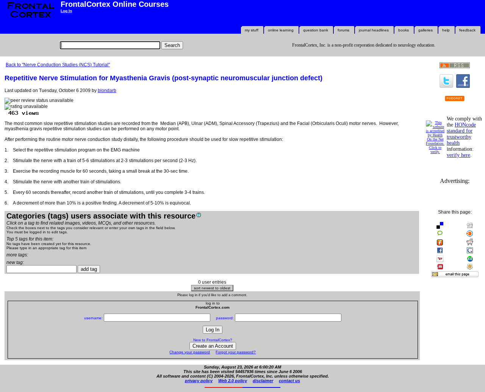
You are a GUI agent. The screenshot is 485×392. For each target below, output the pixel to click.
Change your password (189, 352)
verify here (458, 155)
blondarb (107, 90)
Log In (66, 11)
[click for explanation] (199, 215)
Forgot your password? (236, 352)
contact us (289, 380)
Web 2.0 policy (232, 380)
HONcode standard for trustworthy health (461, 134)
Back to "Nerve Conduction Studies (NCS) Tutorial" (58, 64)
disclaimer (263, 380)
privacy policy (199, 380)
